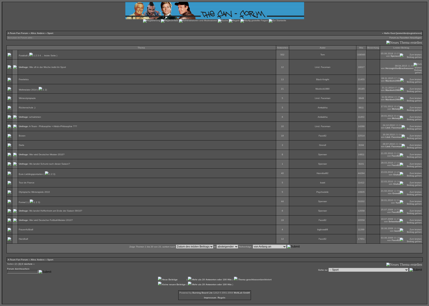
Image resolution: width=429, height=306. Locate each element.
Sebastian (394, 221)
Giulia (396, 174)
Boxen (22, 135)
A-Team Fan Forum (18, 33)
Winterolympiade (27, 98)
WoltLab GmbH (242, 292)
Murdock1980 (392, 81)
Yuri (397, 202)
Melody (396, 109)
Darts (21, 145)
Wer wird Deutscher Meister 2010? (47, 154)
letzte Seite (50, 55)
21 (282, 89)
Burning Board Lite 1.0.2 (205, 292)
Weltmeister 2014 (28, 89)
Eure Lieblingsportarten (31, 174)
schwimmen (35, 117)
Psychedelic (322, 192)
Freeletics (24, 79)
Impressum (210, 297)
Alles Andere (38, 33)
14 (282, 239)
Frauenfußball (26, 229)
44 (282, 201)
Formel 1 (23, 202)
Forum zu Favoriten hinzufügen (405, 37)
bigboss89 (322, 229)
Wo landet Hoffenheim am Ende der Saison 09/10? (55, 211)
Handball (23, 239)
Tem (322, 54)
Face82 (322, 135)
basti (322, 182)
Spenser (395, 56)
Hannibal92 (322, 173)
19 (282, 135)
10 (282, 126)
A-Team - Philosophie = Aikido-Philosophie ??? (53, 126)
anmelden (402, 33)
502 (282, 54)
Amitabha (323, 107)
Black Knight (322, 79)
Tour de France (26, 182)
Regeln (221, 297)
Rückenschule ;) (27, 107)
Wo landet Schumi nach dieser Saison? (49, 164)
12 (282, 67)
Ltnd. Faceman (322, 67)
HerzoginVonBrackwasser (399, 68)
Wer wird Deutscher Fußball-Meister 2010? (51, 220)
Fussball (23, 55)
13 (282, 79)
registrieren (414, 33)
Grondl (322, 145)
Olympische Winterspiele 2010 (34, 192)
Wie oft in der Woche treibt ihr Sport (47, 67)
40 (282, 173)
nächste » (29, 264)
